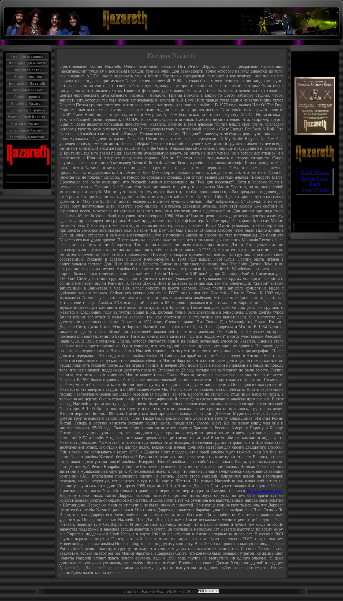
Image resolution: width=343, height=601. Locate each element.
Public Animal (315, 172)
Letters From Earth (315, 181)
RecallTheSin (315, 190)
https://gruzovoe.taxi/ (264, 490)
